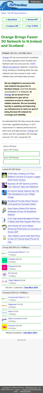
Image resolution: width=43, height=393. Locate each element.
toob (10, 311)
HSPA (32, 63)
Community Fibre (15, 252)
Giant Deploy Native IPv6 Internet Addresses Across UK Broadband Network (22, 211)
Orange (6, 57)
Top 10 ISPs (32, 26)
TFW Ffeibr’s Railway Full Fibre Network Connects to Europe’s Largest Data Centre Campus (24, 176)
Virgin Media (13, 280)
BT (9, 273)
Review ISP (33, 19)
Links (16, 391)
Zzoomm (12, 325)
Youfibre (11, 259)
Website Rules (25, 391)
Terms (17, 389)
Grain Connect (14, 318)
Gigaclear (12, 304)
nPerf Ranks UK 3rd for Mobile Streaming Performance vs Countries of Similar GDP (24, 228)
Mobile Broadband (11, 67)
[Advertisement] (21, 362)
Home (3, 13)
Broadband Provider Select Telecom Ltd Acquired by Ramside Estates (23, 202)
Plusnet (11, 266)
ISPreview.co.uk (31, 387)
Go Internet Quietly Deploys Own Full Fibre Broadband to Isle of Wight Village (23, 194)
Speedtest (12, 19)
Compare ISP (12, 26)
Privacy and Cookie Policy (32, 389)
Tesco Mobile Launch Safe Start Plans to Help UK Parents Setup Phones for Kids (24, 238)
